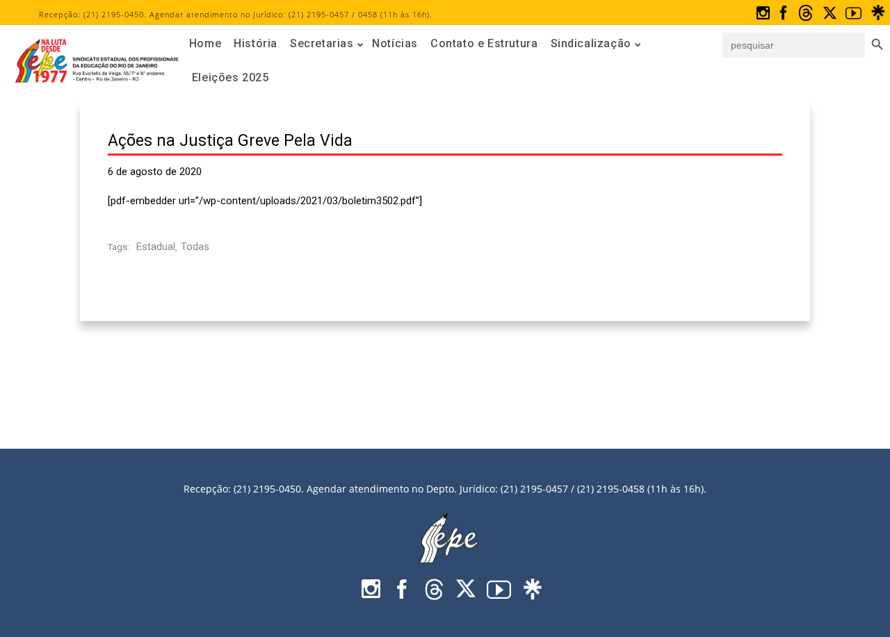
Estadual (155, 246)
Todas (195, 246)
